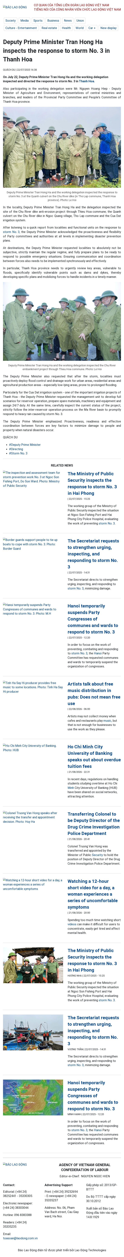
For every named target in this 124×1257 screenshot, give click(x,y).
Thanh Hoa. (87, 81)
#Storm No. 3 (18, 453)
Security (97, 855)
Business (53, 20)
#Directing (16, 449)
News (68, 20)
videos (72, 924)
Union (80, 20)
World (80, 28)
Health (66, 28)
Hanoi (98, 653)
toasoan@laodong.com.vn (20, 1238)
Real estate (49, 28)
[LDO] (33, 479)
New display (108, 28)
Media (24, 20)
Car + (92, 28)
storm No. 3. (107, 523)
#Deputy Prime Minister (25, 445)
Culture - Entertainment (21, 28)
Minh (71, 788)
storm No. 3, (11, 232)
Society (10, 20)
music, (107, 720)
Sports (37, 20)
